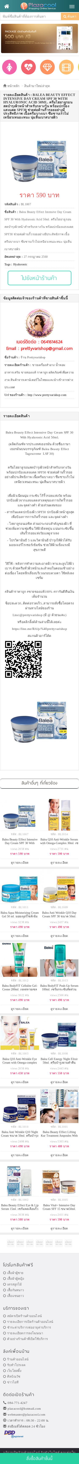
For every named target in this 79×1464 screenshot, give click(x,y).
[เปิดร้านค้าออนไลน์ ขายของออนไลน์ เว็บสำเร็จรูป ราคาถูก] (39, 38)
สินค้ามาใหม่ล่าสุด (37, 86)
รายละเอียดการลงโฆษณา (25, 1333)
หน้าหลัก (12, 86)
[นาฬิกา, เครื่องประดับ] (47, 67)
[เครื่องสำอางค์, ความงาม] (28, 67)
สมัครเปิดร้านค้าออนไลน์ (24, 1316)
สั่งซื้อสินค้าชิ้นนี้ (39, 1458)
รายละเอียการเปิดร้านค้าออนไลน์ (30, 1321)
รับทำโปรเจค (16, 1365)
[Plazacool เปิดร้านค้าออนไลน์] (39, 6)
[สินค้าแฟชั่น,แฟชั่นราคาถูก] (9, 67)
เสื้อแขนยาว (15, 1296)
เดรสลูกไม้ (14, 1284)
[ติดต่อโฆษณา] (11, 1243)
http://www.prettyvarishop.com (47, 395)
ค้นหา (71, 16)
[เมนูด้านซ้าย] (6, 6)
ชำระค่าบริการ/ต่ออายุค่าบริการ (29, 1327)
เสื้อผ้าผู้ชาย (15, 1273)
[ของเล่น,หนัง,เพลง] (66, 67)
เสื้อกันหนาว (15, 1290)
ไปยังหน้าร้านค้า (39, 278)
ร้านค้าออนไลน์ (17, 1359)
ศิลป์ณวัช (13, 1376)
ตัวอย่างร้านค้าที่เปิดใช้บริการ (27, 1339)
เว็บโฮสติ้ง (14, 1370)
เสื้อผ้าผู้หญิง (15, 1278)
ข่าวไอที (13, 1382)
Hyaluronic (20, 264)
